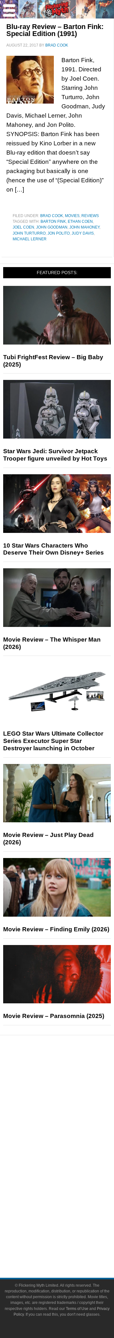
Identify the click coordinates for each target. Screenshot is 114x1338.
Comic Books (70, 1169)
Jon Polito (59, 233)
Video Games (69, 1180)
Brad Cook (51, 216)
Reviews (90, 216)
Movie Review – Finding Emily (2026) (56, 929)
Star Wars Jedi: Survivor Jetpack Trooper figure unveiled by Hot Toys (55, 455)
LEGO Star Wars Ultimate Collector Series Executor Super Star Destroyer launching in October (53, 741)
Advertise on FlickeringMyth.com (69, 1234)
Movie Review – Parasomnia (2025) (53, 1016)
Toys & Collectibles (70, 1191)
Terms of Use (77, 1308)
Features (70, 1095)
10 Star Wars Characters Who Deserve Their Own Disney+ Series (53, 549)
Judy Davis (83, 233)
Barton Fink (53, 221)
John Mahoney (84, 227)
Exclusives (70, 1126)
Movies (72, 216)
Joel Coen (23, 227)
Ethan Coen (80, 221)
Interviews (70, 1115)
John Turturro (29, 233)
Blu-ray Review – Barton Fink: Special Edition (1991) (55, 30)
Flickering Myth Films (69, 1202)
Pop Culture (70, 1137)
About (70, 1214)
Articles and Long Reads (69, 1104)
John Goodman (51, 227)
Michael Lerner (30, 239)
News (70, 1072)
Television (69, 1158)
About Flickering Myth (69, 1223)
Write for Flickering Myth (69, 1245)
